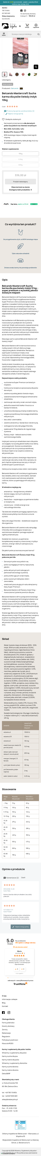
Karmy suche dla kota (10, 1067)
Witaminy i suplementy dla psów (14, 1053)
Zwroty (5, 1029)
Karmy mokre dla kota (10, 1070)
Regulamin (6, 1036)
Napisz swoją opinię (15, 114)
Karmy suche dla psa (10, 1056)
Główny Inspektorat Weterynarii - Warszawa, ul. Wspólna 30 (20, 1135)
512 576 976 (6, 19)
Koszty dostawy (8, 1026)
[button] (14, 947)
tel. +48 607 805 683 (9, 1096)
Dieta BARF (6, 1073)
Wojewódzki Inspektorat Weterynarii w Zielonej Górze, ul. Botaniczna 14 (20, 1141)
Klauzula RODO (7, 1043)
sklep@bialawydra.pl (10, 1099)
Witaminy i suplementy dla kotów (14, 1063)
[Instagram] (25, 11)
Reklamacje (6, 1033)
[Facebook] (21, 11)
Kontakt (5, 1006)
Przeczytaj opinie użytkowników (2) (20, 111)
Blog (3, 1003)
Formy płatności (8, 1023)
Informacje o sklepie (9, 999)
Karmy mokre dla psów (10, 1060)
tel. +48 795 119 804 (9, 1092)
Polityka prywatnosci (10, 1040)
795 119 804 (6, 10)
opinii (25, 943)
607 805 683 (6, 13)
